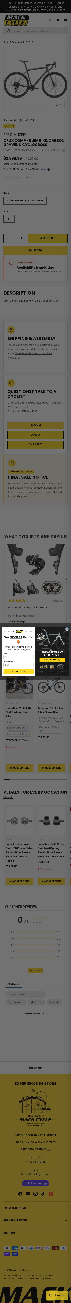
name (5, 653)
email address (8, 661)
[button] (19, 631)
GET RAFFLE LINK (18, 671)
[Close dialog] (67, 629)
